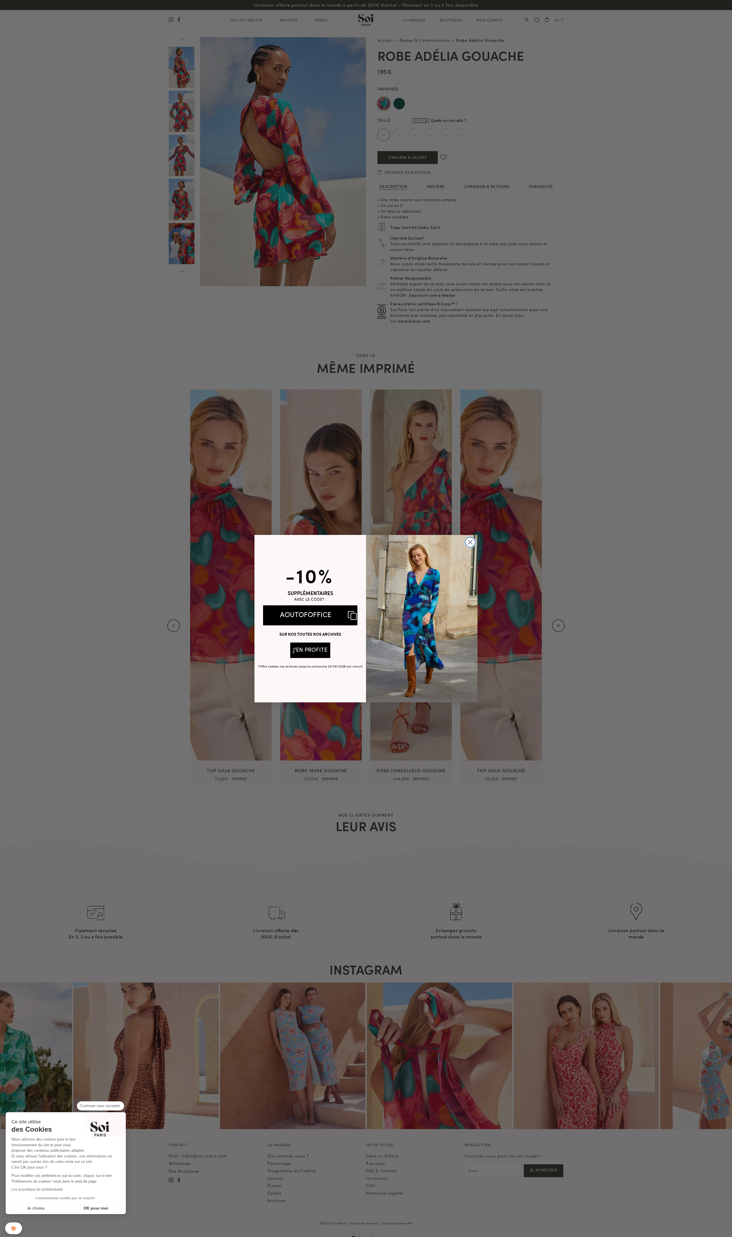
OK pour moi (95, 1208)
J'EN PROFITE (310, 650)
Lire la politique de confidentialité (37, 1189)
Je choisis (36, 1208)
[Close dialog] (470, 542)
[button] (13, 1228)
